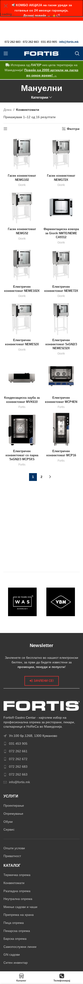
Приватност (12, 856)
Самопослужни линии (19, 947)
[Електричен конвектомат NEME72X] (61, 264)
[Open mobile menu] (5, 53)
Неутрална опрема (17, 899)
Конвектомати (27, 109)
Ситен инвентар (15, 962)
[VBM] (61, 602)
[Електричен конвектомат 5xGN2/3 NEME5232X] (61, 318)
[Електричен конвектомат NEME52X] (21, 318)
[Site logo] (41, 53)
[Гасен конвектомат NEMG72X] (61, 153)
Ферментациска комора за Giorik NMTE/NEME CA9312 (61, 233)
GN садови (11, 954)
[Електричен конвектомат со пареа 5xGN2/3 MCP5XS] (21, 429)
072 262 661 (18, 751)
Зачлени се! (44, 680)
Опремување (13, 813)
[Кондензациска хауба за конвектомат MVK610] (21, 375)
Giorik (22, 185)
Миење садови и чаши (20, 907)
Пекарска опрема (16, 931)
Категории (39, 97)
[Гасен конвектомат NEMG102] (21, 153)
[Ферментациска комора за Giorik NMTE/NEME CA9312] (61, 207)
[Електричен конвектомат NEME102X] (21, 264)
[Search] (77, 53)
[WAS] (22, 602)
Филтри (73, 129)
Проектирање (13, 805)
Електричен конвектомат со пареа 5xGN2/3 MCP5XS (22, 455)
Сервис (9, 829)
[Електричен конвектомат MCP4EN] (61, 375)
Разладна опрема (16, 891)
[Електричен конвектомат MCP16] (61, 429)
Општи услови (14, 848)
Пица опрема (13, 923)
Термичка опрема (16, 875)
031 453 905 (18, 743)
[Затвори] (6, 6)
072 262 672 (18, 759)
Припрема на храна (18, 915)
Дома (7, 109)
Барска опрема (15, 938)
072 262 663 (18, 774)
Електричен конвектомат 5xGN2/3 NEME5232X (61, 344)
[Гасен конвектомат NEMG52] (21, 207)
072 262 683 (18, 766)
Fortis (21, 407)
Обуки (8, 821)
